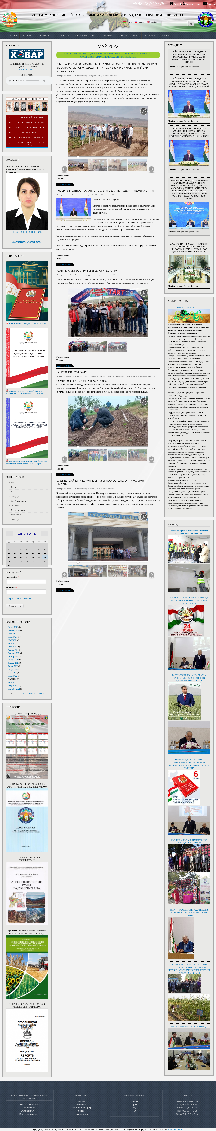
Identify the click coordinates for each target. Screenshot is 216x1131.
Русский (141, 21)
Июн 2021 (12, 643)
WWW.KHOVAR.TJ (27, 69)
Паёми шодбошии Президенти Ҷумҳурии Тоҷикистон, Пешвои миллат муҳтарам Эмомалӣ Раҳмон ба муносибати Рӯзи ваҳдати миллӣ (189, 82)
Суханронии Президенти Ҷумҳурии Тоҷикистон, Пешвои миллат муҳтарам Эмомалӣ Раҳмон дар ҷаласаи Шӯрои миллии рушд (189, 248)
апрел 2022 (12, 675)
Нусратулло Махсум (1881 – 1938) (29, 137)
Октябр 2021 (13, 656)
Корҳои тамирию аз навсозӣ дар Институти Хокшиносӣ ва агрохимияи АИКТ (189, 532)
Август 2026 (27, 534)
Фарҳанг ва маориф (81, 1107)
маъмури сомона (175, 1129)
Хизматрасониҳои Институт (189, 307)
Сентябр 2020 (14, 630)
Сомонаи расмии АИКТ (29, 1104)
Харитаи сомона (193, 4)
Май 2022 (12, 679)
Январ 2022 (13, 666)
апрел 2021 (12, 637)
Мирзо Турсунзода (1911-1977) (30, 127)
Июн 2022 (12, 682)
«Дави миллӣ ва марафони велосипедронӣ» (86, 270)
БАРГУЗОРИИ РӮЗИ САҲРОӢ (72, 372)
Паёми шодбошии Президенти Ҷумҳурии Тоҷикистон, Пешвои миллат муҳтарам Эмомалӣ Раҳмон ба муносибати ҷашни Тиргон (189, 56)
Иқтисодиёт (82, 1104)
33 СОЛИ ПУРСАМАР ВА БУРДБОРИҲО (189, 1026)
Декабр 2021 (13, 662)
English (153, 21)
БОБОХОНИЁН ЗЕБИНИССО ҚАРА (27, 232)
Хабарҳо (65, 35)
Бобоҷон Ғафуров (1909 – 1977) (30, 122)
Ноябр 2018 (13, 627)
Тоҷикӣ (129, 21)
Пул (134, 1110)
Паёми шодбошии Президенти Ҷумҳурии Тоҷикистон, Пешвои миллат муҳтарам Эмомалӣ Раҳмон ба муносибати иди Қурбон (189, 132)
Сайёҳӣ (81, 1110)
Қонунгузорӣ (47, 35)
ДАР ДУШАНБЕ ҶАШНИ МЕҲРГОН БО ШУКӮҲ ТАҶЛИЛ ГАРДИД (189, 841)
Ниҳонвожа (11, 587)
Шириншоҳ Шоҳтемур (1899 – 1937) (30, 143)
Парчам (134, 1104)
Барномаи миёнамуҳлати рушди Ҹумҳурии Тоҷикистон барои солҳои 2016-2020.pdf (26, 462)
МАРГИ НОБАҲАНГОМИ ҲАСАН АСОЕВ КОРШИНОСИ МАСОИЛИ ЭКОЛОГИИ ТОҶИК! (189, 912)
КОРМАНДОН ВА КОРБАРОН (26, 241)
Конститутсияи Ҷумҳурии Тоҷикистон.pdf (27, 323)
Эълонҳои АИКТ (28, 1110)
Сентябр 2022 (14, 688)
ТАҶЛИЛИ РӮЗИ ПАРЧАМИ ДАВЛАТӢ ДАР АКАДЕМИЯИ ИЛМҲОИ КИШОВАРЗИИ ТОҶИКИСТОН (189, 600)
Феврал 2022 (13, 669)
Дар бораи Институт (86, 35)
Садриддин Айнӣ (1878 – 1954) (29, 117)
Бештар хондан (64, 184)
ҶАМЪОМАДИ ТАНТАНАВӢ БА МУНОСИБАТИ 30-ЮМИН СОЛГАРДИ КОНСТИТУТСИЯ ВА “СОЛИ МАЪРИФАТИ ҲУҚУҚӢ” (189, 764)
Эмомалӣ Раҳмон (29, 132)
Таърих (81, 1101)
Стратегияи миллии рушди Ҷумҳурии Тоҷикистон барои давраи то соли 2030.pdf (24, 392)
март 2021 (12, 633)
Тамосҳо (211, 4)
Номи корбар (12, 577)
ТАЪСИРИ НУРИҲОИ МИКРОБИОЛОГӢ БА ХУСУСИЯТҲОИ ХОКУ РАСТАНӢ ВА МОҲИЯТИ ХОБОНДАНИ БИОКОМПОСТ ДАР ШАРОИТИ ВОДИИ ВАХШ (189, 968)
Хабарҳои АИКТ (28, 1107)
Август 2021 (13, 650)
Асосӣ (177, 4)
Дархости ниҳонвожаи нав (20, 598)
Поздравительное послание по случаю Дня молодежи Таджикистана (105, 190)
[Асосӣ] (10, 19)
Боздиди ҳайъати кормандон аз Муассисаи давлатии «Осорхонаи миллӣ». (102, 482)
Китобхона (150, 35)
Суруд (134, 1107)
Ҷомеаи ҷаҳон (81, 1114)
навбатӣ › (32, 693)
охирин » (43, 693)
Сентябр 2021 (14, 653)
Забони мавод (62, 175)
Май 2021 (12, 640)
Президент (27, 35)
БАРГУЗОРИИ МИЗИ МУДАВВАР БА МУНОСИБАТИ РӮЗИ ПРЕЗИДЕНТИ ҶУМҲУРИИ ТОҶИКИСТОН (189, 678)
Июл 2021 (12, 646)
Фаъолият (108, 35)
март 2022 (12, 672)
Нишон (134, 1101)
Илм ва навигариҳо (28, 1114)
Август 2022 (13, 685)
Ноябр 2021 (13, 659)
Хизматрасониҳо (130, 35)
